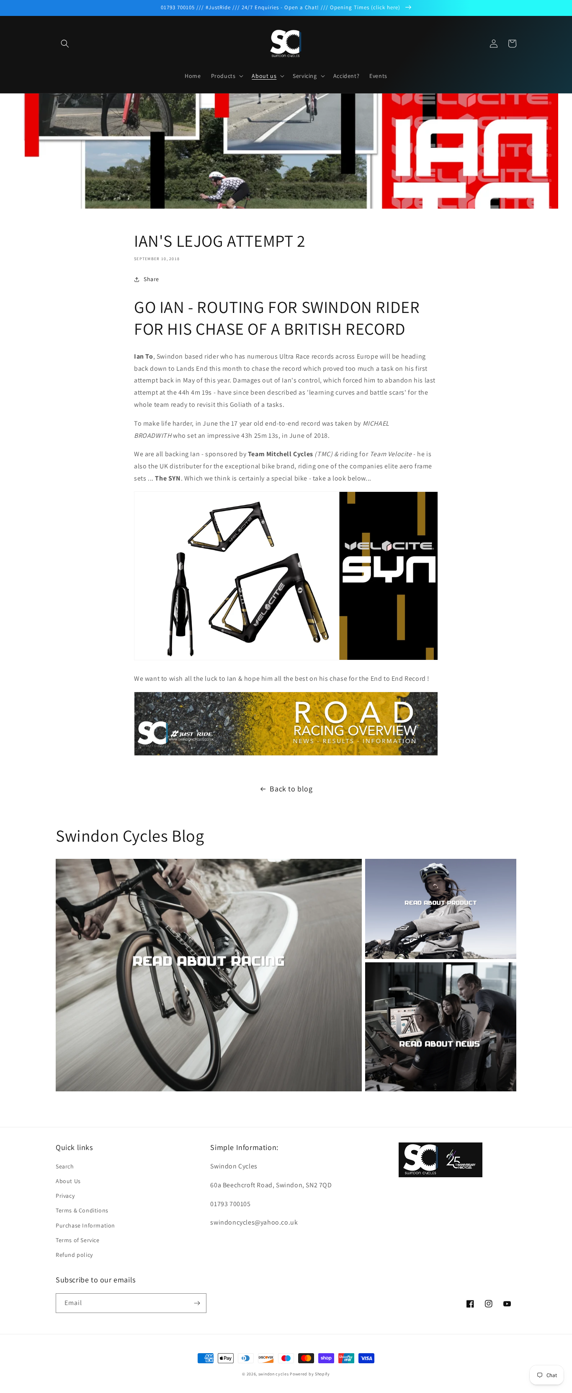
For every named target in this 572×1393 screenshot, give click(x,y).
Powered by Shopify (310, 1374)
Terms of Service (78, 1240)
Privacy (65, 1195)
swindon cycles (273, 1374)
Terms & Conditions (82, 1210)
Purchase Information (85, 1225)
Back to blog (291, 788)
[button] (65, 43)
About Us (68, 1181)
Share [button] (151, 279)
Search (65, 1166)
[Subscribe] (197, 1303)
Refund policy (74, 1255)
